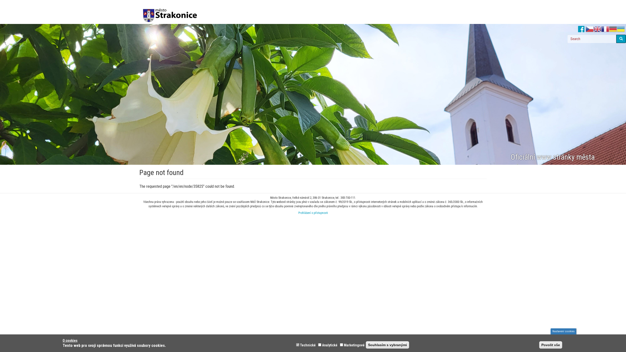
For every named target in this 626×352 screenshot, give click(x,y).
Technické (308, 345)
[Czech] (589, 29)
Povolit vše (550, 345)
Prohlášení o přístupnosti (313, 213)
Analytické (329, 345)
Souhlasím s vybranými (387, 345)
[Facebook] (581, 29)
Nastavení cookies (563, 331)
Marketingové (354, 345)
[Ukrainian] (621, 29)
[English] (597, 29)
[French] (605, 29)
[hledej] (621, 39)
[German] (613, 29)
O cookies (70, 340)
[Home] (172, 12)
